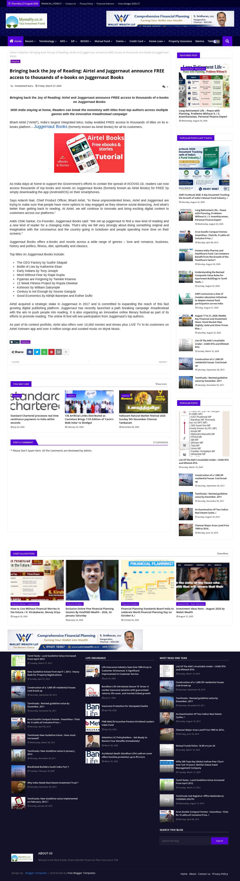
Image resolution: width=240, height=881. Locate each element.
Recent (29, 41)
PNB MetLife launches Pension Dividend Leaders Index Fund (128, 723)
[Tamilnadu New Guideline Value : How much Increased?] (18, 739)
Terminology (46, 41)
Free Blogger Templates (81, 873)
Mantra (199, 41)
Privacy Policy (86, 3)
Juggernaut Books (50, 126)
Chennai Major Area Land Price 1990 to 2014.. (212, 527)
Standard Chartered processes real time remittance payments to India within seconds (35, 419)
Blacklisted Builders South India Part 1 (48, 766)
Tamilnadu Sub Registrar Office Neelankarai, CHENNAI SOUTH (200, 797)
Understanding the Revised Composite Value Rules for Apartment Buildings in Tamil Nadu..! (211, 277)
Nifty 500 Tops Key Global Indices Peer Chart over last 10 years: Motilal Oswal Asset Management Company (199, 764)
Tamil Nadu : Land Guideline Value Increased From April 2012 (51, 657)
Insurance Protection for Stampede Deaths (125, 706)
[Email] (59, 352)
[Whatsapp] (44, 352)
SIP (73, 41)
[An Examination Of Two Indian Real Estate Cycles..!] (186, 514)
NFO (62, 41)
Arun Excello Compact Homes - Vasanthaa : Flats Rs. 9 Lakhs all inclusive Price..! (212, 235)
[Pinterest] (51, 352)
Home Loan (156, 41)
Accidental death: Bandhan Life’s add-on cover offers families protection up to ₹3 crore (127, 755)
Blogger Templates (36, 873)
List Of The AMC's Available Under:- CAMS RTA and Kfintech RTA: (212, 343)
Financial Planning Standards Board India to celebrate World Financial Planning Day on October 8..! (147, 612)
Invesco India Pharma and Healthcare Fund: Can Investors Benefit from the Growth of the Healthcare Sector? (212, 255)
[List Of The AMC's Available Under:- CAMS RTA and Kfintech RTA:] (186, 345)
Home (18, 41)
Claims (120, 41)
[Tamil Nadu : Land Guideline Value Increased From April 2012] (18, 660)
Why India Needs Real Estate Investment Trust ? (52, 782)
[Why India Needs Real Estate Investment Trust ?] (18, 787)
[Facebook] (30, 352)
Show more (161, 383)
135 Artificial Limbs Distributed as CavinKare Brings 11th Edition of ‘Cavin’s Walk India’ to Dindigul (89, 419)
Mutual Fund (102, 41)
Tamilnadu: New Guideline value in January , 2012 (51, 752)
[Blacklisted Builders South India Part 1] (18, 771)
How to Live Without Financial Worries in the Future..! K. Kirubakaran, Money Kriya (35, 610)
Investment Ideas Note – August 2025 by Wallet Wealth (200, 610)
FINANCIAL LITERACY (51, 3)
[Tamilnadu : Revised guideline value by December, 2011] (186, 382)
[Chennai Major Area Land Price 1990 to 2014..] (186, 530)
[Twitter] (37, 352)
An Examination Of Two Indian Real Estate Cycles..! (211, 511)
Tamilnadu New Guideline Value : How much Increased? (51, 736)
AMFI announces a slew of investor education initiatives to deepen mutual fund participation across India (211, 298)
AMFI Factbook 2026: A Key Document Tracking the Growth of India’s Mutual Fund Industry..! (204, 196)
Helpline (23, 52)
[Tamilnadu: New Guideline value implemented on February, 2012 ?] (18, 803)
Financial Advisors (106, 3)
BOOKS (84, 41)
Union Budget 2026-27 (129, 3)
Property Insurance (180, 41)
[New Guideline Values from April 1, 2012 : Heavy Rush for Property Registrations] (18, 676)
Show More (222, 553)
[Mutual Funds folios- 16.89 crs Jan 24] (167, 750)
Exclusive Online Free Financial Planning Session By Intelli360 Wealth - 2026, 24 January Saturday (90, 612)
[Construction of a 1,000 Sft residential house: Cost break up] (186, 364)
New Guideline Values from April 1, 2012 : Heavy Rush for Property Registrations (53, 673)
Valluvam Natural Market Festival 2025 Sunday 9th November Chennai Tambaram (142, 419)
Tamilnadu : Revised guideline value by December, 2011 (211, 379)
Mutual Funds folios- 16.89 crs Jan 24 (195, 745)
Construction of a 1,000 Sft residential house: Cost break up (211, 362)
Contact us (71, 3)
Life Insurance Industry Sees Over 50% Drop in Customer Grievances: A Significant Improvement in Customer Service (126, 670)
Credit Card (136, 41)
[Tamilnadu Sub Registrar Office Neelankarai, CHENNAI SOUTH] (167, 800)
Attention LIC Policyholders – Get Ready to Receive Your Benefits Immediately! (124, 739)
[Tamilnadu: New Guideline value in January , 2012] (18, 755)
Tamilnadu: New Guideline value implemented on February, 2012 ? (52, 800)
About (192, 874)
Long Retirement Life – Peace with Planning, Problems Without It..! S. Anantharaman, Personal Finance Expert (203, 113)
